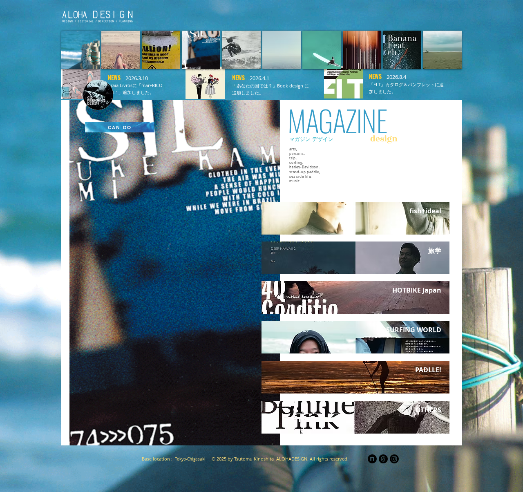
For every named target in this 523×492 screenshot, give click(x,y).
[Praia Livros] (347, 14)
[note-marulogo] (372, 458)
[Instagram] (394, 458)
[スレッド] (383, 458)
